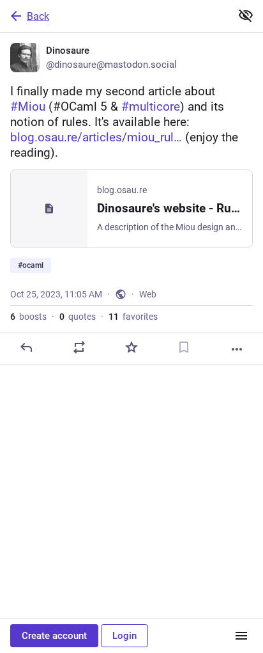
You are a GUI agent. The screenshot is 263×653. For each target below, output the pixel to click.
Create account (54, 635)
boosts (28, 316)
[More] (236, 349)
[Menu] (241, 635)
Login (124, 635)
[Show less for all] (246, 15)
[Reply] (26, 347)
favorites (133, 316)
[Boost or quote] (79, 347)
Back (38, 16)
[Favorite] (131, 347)
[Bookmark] (184, 347)
